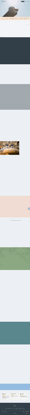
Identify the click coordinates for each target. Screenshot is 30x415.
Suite (22, 160)
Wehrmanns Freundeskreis (8, 366)
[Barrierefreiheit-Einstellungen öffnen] (29, 208)
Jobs (3, 366)
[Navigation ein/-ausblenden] (28, 1)
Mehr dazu (3, 104)
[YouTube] (23, 411)
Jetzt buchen (5, 8)
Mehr (3, 231)
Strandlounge (5, 240)
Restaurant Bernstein (5, 225)
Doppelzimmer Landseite (24, 146)
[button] (25, 1)
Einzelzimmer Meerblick (24, 164)
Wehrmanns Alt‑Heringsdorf (6, 236)
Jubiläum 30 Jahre (5, 13)
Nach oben (15, 413)
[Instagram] (26, 411)
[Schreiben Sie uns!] (17, 1)
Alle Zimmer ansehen (24, 168)
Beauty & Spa (5, 10)
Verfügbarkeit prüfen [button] (25, 18)
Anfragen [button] (21, 18)
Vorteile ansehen (4, 80)
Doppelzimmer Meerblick (24, 156)
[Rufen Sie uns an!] (18, 1)
